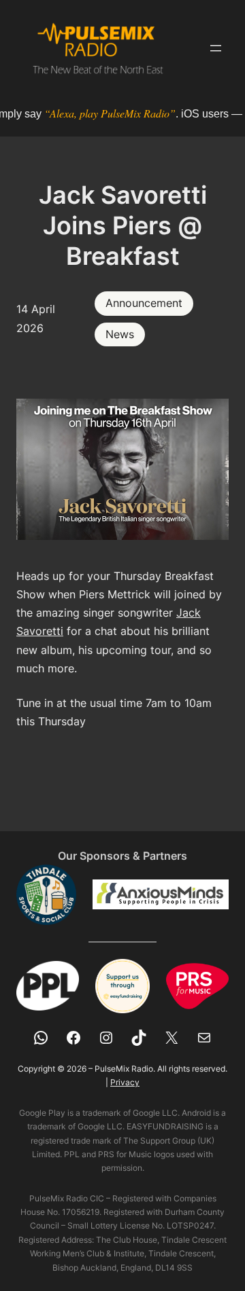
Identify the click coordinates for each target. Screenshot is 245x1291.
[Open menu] (216, 48)
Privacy (125, 1082)
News (119, 334)
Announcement (143, 303)
